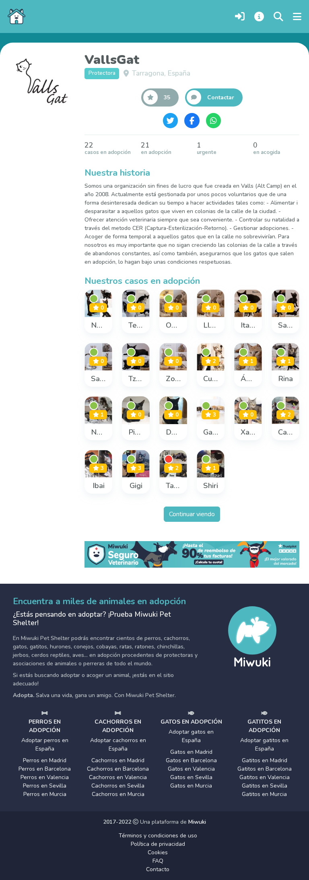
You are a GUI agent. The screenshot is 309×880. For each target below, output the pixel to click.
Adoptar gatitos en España (264, 744)
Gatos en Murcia (191, 786)
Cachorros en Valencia (118, 777)
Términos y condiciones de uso (158, 835)
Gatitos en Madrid (264, 760)
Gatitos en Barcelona (264, 769)
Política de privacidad (158, 844)
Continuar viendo (192, 514)
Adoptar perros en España (44, 744)
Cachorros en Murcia (118, 794)
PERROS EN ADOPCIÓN (45, 726)
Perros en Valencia (45, 777)
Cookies (158, 852)
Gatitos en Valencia (264, 777)
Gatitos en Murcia (264, 794)
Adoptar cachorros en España (118, 744)
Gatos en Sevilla (191, 777)
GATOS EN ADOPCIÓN (191, 722)
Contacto (157, 869)
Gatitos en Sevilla (264, 786)
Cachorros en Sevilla (117, 786)
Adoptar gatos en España (191, 736)
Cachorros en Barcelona (118, 769)
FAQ (157, 861)
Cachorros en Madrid (117, 760)
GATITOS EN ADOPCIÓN (264, 726)
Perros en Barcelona (45, 769)
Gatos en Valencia (191, 769)
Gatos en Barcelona (191, 760)
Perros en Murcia (44, 794)
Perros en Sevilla (44, 786)
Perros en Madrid (44, 760)
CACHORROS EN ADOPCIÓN (118, 726)
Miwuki (197, 822)
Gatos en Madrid (191, 752)
